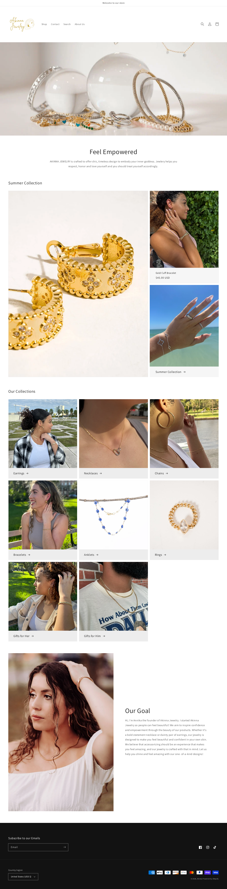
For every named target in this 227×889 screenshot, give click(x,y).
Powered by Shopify (211, 879)
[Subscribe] (64, 847)
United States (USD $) (21, 876)
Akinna (199, 879)
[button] (202, 24)
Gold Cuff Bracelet (166, 272)
